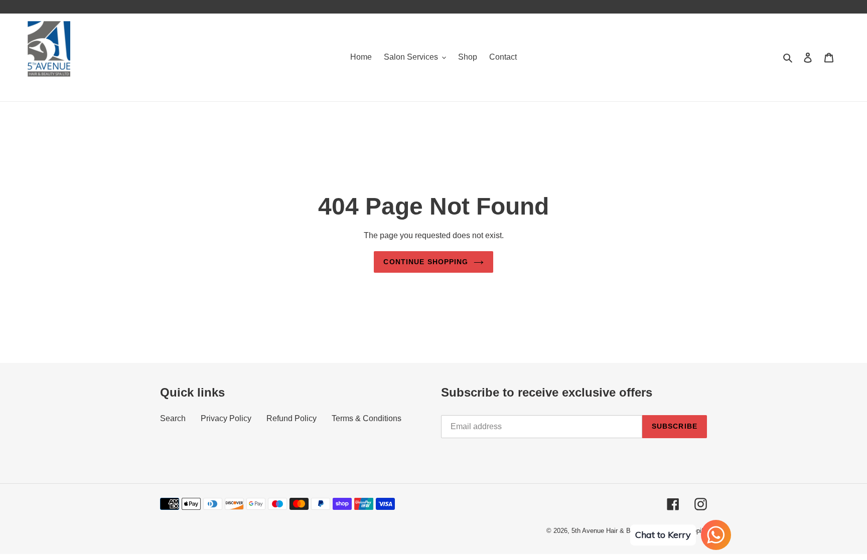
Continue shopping (425, 262)
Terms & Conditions (366, 418)
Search (173, 418)
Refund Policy (291, 418)
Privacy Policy (226, 418)
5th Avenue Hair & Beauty (609, 530)
